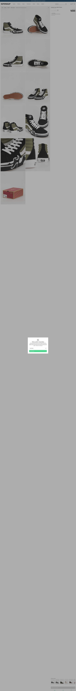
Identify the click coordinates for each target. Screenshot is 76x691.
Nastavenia (31, 348)
